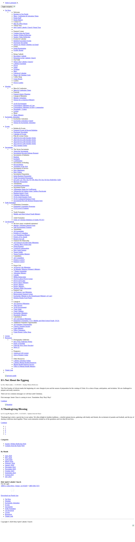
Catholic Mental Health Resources (25, 362)
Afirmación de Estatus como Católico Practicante (30, 191)
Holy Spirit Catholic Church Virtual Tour (27, 27)
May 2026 (8, 458)
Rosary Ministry (19, 286)
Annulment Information (21, 185)
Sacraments (9, 147)
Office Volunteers (19, 330)
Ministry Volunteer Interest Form (24, 225)
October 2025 (9, 471)
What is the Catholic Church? (23, 62)
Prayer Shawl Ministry (21, 282)
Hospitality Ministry (20, 315)
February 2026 (10, 463)
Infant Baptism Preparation (22, 176)
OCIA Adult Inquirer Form (22, 197)
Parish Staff (17, 18)
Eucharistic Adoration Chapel (23, 121)
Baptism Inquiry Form (21, 193)
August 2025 (9, 475)
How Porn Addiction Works (23, 342)
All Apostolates (19, 231)
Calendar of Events (20, 134)
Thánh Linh (9, 370)
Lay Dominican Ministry (22, 235)
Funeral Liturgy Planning (22, 94)
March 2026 (9, 461)
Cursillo (16, 275)
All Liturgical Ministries (21, 303)
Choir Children (19, 311)
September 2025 (10, 473)
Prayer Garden (18, 83)
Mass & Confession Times (22, 90)
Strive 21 (17, 347)
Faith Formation (10, 203)
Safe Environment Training (23, 227)
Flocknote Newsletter (21, 43)
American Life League (21, 353)
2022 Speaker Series (20, 145)
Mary (15, 71)
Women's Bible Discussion (22, 288)
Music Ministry (19, 115)
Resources (8, 338)
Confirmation (18, 161)
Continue (4, 401)
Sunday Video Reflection (22, 37)
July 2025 (8, 477)
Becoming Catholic (20, 56)
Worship (8, 86)
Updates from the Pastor (22, 33)
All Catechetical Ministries (22, 319)
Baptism (16, 157)
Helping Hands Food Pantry (23, 298)
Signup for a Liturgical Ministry (24, 100)
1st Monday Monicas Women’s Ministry (27, 269)
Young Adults (18, 252)
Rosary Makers (19, 284)
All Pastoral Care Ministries (23, 292)
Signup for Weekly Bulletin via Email (26, 44)
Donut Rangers (19, 246)
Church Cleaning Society (22, 326)
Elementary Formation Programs (24, 206)
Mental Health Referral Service (24, 364)
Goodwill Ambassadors (21, 248)
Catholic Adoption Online (22, 361)
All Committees (19, 258)
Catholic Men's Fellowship (22, 244)
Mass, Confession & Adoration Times (26, 16)
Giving (7, 336)
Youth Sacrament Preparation (23, 178)
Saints (16, 67)
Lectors (16, 111)
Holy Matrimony (19, 170)
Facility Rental (18, 50)
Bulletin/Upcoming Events (22, 41)
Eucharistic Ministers (20, 313)
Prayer (16, 65)
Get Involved (9, 222)
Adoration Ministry (20, 273)
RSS (24, 444)
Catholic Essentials (20, 64)
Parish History (18, 20)
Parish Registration (20, 48)
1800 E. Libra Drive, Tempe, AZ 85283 (14, 486)
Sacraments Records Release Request (26, 153)
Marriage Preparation (21, 182)
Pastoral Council (19, 262)
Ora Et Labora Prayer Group (23, 279)
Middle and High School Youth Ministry (27, 214)
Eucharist (17, 159)
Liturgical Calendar (20, 73)
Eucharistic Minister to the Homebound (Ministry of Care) (33, 296)
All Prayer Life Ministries (22, 267)
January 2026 (9, 465)
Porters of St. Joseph (20, 237)
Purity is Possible (19, 343)
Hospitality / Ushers (20, 109)
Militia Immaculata (20, 277)
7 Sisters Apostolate (20, 271)
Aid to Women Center (21, 355)
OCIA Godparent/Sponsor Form (24, 199)
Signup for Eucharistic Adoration (24, 123)
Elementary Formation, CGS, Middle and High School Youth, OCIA (36, 321)
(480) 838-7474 (34, 486)
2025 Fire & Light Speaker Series (25, 140)
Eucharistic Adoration (12, 117)
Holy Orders (18, 172)
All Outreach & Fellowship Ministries (26, 242)
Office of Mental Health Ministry (24, 366)
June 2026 (8, 456)
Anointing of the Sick (21, 166)
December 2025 (10, 467)
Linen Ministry (18, 328)
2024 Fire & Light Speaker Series (25, 142)
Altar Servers (18, 305)
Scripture (17, 69)
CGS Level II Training (21, 208)
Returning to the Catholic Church (25, 58)
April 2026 (8, 459)
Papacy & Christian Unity (22, 75)
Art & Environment (20, 104)
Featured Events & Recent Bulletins (25, 130)
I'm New (8, 10)
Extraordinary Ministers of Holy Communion (29, 107)
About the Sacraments (21, 151)
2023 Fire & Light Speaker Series (25, 143)
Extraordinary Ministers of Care (24, 105)
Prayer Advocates (19, 281)
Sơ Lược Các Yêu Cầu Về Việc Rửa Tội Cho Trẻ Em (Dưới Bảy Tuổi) (37, 180)
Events (7, 126)
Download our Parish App (9, 495)
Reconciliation (18, 164)
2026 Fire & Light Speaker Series (25, 138)
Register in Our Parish (21, 14)
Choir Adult (17, 309)
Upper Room (18, 79)
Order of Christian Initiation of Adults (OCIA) (29, 220)
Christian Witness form (21, 195)
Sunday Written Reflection (22, 35)
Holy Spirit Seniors (20, 250)
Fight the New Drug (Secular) (23, 345)
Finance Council (19, 260)
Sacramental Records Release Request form (28, 201)
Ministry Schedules (20, 98)
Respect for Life (19, 239)
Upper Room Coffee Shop (22, 332)
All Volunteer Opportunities (23, 324)
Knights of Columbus (21, 233)
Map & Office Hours (20, 24)
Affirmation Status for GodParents (25, 189)
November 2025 (10, 469)
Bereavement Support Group (23, 294)
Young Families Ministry (22, 254)
